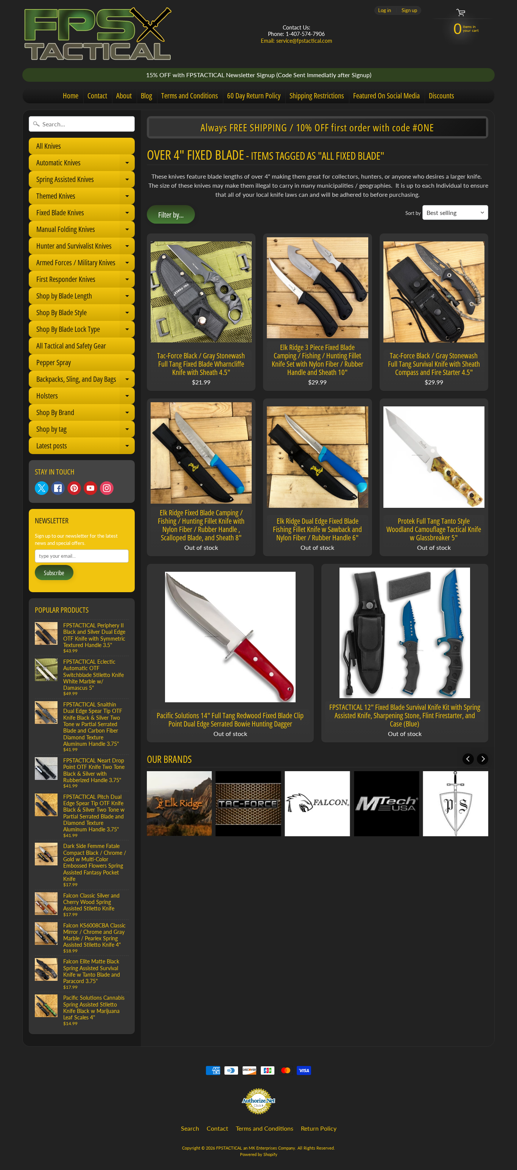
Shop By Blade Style (85, 314)
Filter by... (171, 215)
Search (190, 1128)
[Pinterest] (74, 488)
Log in (384, 10)
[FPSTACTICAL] (98, 34)
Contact (97, 95)
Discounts (441, 95)
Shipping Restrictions (317, 95)
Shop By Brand (85, 414)
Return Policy (318, 1128)
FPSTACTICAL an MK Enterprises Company (255, 1147)
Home (70, 95)
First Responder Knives (85, 281)
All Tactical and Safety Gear (71, 346)
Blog (146, 95)
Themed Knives (85, 197)
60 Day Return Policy (253, 95)
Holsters (85, 397)
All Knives (48, 146)
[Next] (482, 759)
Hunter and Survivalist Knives (85, 247)
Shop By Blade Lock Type (85, 331)
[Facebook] (58, 488)
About (124, 95)
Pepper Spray (53, 362)
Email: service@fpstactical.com (296, 41)
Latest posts (85, 447)
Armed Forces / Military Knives (85, 264)
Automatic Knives (85, 164)
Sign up (409, 10)
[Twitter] (41, 488)
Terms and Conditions (189, 95)
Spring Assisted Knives (85, 181)
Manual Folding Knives (85, 231)
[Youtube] (90, 488)
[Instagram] (107, 488)
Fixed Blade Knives (85, 214)
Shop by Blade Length (85, 297)
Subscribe (54, 573)
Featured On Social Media (386, 95)
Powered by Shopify (258, 1154)
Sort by (413, 213)
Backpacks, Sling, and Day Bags (85, 380)
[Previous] (468, 759)
